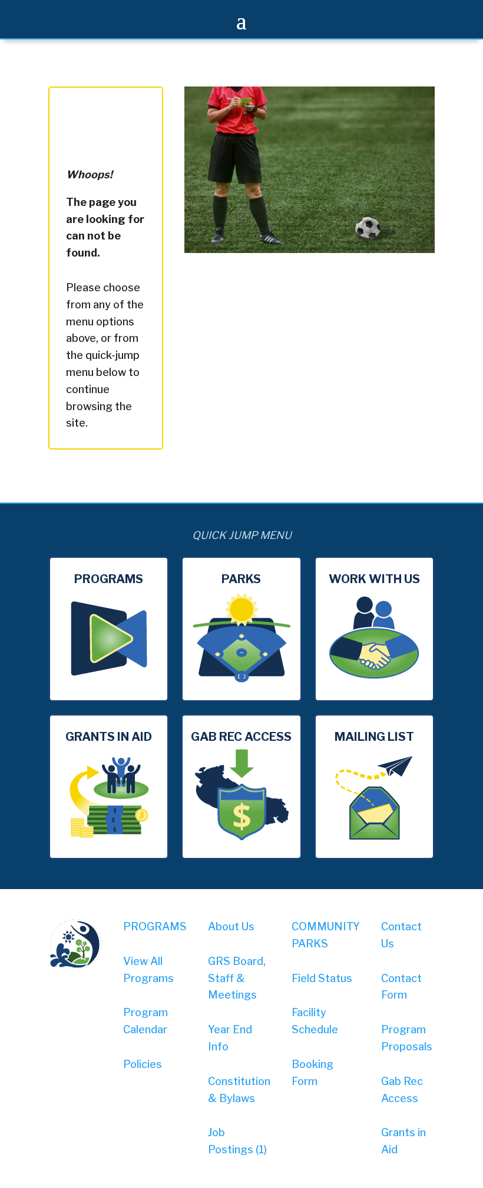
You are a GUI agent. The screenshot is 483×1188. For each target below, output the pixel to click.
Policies (142, 1064)
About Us (231, 926)
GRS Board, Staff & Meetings (237, 978)
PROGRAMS (155, 926)
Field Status (322, 978)
